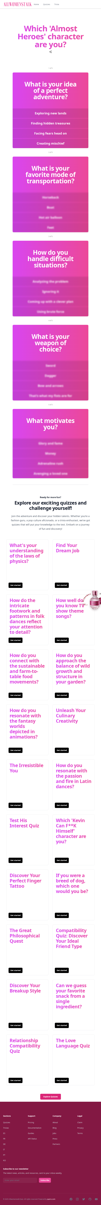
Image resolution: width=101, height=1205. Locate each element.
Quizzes (46, 4)
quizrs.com (51, 1199)
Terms (80, 1133)
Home (36, 4)
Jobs (54, 1133)
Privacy (80, 1128)
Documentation (34, 1128)
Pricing (31, 1122)
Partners (56, 1144)
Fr (4, 1138)
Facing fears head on (50, 133)
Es (4, 1133)
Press (55, 1138)
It (4, 1149)
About (55, 1122)
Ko (4, 1160)
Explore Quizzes (50, 1096)
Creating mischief (50, 143)
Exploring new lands (50, 113)
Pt (4, 1155)
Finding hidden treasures (50, 123)
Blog (55, 1128)
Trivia (56, 4)
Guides (31, 1133)
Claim (79, 1122)
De (4, 1144)
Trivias (6, 1128)
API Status (32, 1138)
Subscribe (45, 1180)
